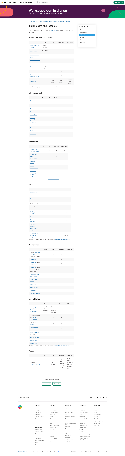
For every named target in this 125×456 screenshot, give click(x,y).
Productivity (83, 29)
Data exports (33, 262)
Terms (34, 451)
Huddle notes (33, 106)
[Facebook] (97, 397)
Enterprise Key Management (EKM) (34, 235)
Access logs (33, 216)
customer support (35, 364)
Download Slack (22, 451)
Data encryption (34, 192)
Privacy (30, 451)
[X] (100, 397)
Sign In (110, 2)
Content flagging (34, 343)
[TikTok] (106, 397)
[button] (46, 384)
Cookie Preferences (41, 451)
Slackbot (32, 131)
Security (82, 37)
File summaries (34, 112)
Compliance (83, 40)
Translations (33, 115)
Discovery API (34, 287)
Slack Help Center (34, 21)
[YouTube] (103, 397)
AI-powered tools (84, 32)
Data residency (34, 259)
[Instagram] (94, 397)
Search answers (34, 128)
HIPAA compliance (35, 293)
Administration (83, 42)
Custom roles (33, 340)
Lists (31, 71)
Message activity (34, 332)
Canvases (32, 67)
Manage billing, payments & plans (61, 21)
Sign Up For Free (118, 2)
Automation (83, 34)
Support (82, 45)
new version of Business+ (53, 179)
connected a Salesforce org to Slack (62, 239)
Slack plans (54, 30)
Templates (33, 81)
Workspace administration (46, 21)
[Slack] (20, 425)
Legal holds (33, 284)
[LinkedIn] (91, 397)
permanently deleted (45, 87)
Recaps (32, 109)
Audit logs (33, 290)
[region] (51, 63)
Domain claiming (34, 337)
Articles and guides (25, 2)
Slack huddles (33, 51)
